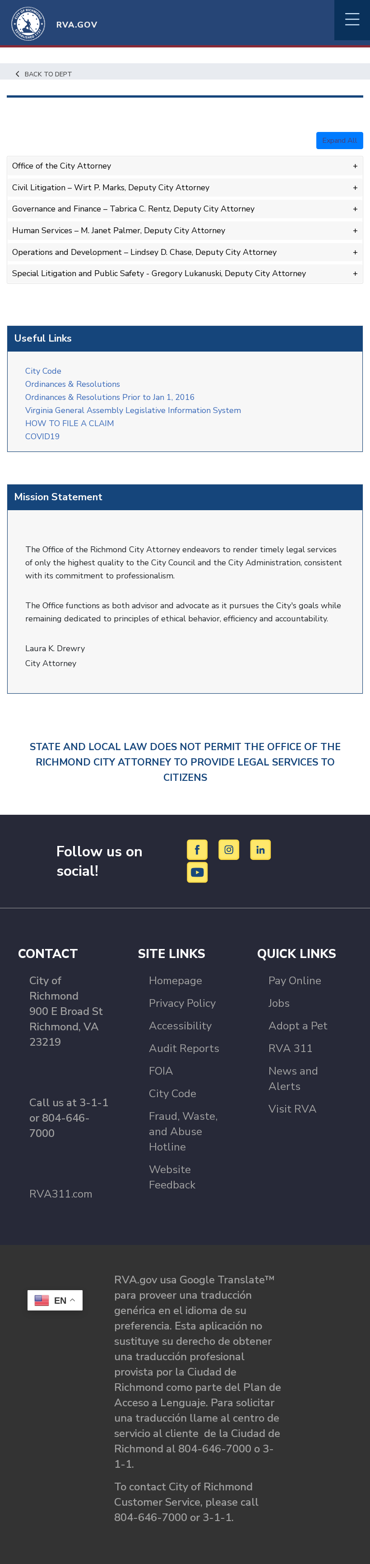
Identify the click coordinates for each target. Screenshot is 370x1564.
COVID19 (42, 436)
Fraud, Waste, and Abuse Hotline (183, 1131)
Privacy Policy (182, 1003)
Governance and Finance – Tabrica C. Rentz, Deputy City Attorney (133, 208)
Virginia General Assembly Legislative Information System (133, 410)
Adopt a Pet (298, 1026)
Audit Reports (184, 1048)
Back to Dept (48, 74)
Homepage (175, 980)
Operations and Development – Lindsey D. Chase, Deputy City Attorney (144, 252)
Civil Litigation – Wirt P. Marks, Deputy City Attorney (110, 187)
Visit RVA (292, 1109)
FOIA (161, 1071)
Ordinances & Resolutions (75, 384)
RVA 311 (290, 1048)
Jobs (279, 1003)
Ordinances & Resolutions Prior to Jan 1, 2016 (110, 397)
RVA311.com (60, 1194)
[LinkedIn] (261, 849)
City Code (43, 371)
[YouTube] (197, 871)
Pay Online (294, 980)
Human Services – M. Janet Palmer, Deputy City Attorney (118, 230)
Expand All (339, 141)
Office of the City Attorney (61, 165)
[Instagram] (230, 849)
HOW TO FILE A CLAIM (69, 423)
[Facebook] (198, 849)
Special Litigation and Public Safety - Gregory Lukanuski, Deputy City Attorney (159, 273)
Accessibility (180, 1026)
